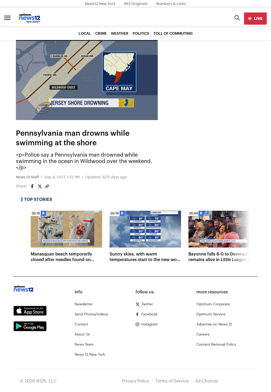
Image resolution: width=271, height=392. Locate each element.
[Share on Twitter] (40, 186)
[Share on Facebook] (32, 186)
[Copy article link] (47, 186)
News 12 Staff (27, 177)
